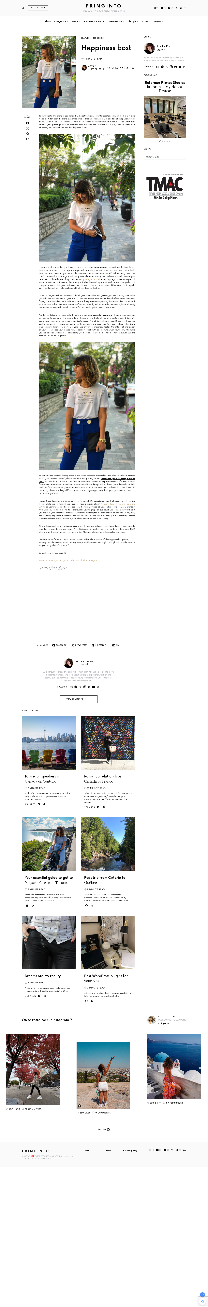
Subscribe (40, 8)
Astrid (92, 66)
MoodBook (99, 38)
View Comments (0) (77, 699)
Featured (86, 38)
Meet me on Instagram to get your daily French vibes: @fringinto (68, 560)
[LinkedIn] (184, 1150)
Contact (108, 1150)
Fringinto (104, 6)
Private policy (130, 1150)
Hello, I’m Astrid (163, 48)
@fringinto (163, 1023)
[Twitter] (176, 8)
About (87, 1150)
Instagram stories (92, 279)
